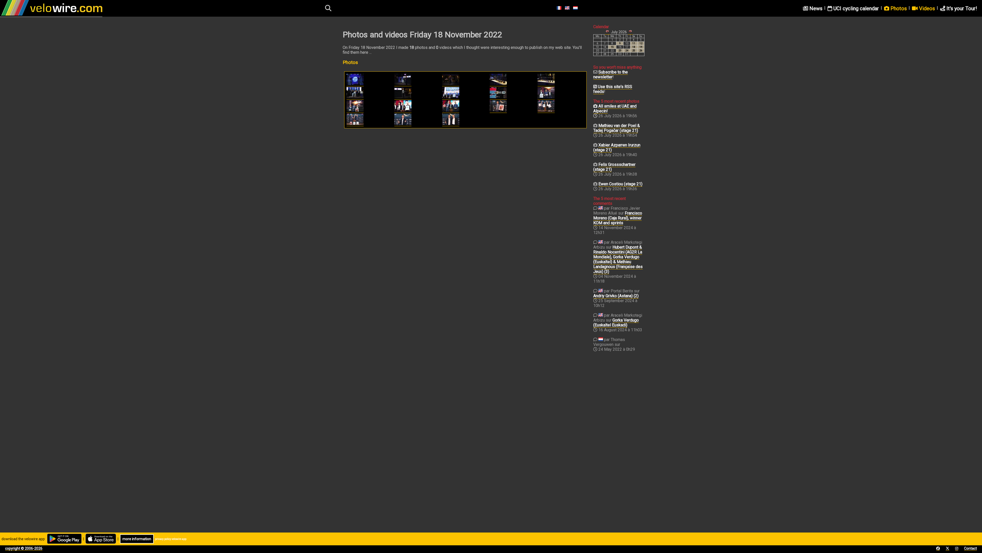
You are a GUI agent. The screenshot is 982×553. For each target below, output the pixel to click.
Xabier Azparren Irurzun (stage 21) (616, 147)
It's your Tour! (961, 8)
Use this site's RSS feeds (612, 89)
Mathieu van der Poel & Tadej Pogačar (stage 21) (616, 128)
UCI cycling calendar (855, 8)
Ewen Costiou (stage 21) (620, 184)
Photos (898, 8)
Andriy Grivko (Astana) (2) (616, 295)
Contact (970, 548)
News (815, 8)
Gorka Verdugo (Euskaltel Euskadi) (616, 322)
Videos (926, 8)
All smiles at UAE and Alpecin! (615, 108)
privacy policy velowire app (170, 539)
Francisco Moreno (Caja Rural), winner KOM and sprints (617, 218)
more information (136, 539)
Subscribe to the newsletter (610, 74)
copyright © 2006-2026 (23, 548)
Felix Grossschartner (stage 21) (614, 167)
